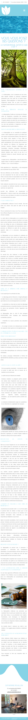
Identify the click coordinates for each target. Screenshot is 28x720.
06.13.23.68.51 (14, 690)
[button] (3, 704)
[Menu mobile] (24, 10)
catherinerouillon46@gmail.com (14, 692)
